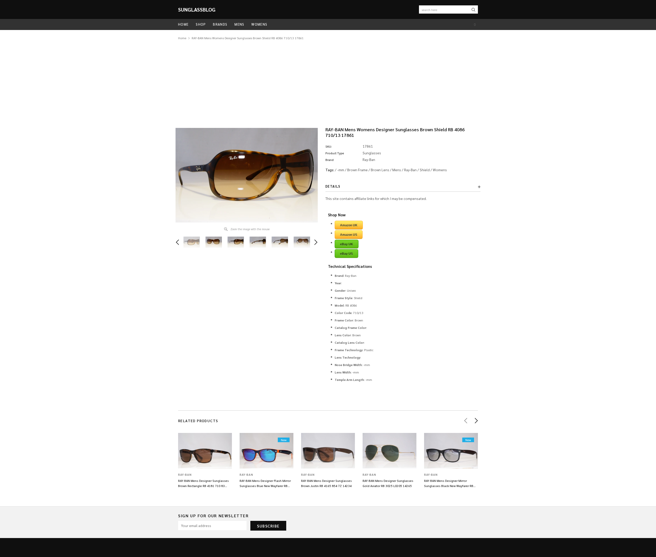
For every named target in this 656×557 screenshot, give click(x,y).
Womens (440, 169)
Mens (396, 169)
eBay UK (346, 244)
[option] (247, 175)
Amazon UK (348, 225)
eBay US (346, 254)
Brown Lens (380, 169)
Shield (425, 169)
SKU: (328, 146)
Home (182, 38)
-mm (340, 169)
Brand (329, 160)
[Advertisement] (328, 79)
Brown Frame (357, 169)
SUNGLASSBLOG (197, 9)
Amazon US (348, 235)
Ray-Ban (410, 169)
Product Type (334, 153)
